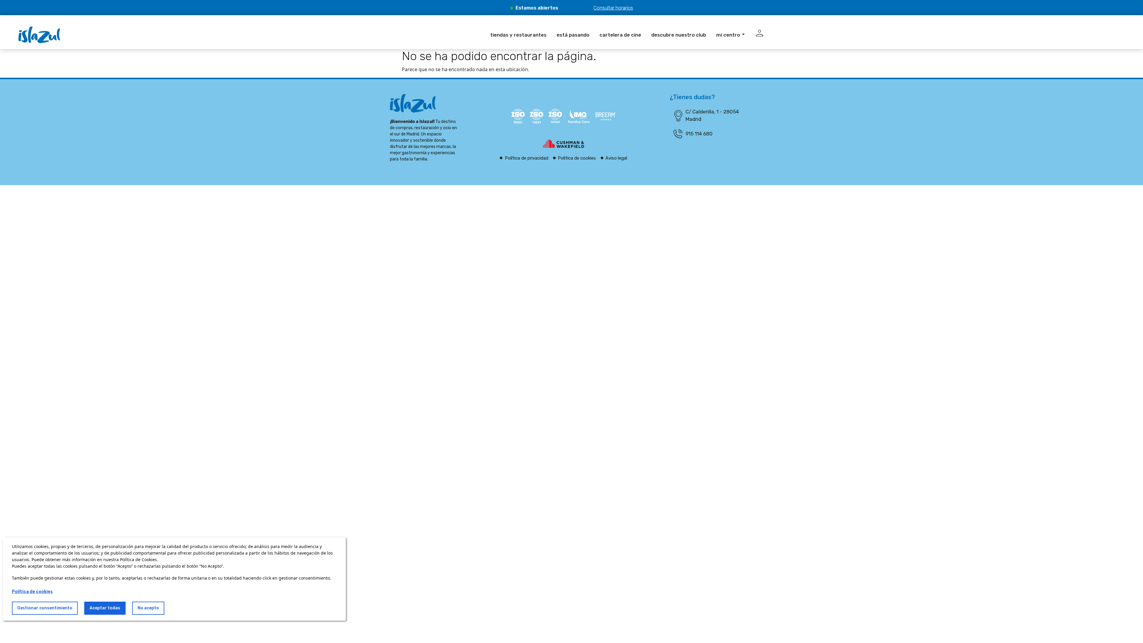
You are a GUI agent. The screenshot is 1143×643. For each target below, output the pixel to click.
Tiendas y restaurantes (518, 35)
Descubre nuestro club (678, 35)
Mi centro (728, 35)
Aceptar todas (105, 608)
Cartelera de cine (620, 35)
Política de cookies (32, 591)
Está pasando (573, 35)
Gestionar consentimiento (44, 608)
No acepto (148, 608)
